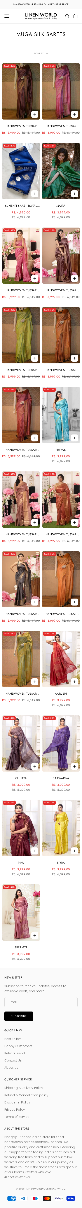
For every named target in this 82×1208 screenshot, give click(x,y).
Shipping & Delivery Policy (23, 1088)
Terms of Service (17, 1117)
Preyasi (61, 450)
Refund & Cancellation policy (26, 1095)
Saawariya (61, 778)
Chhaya (21, 778)
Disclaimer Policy (17, 1102)
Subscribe (19, 1016)
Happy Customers (18, 1046)
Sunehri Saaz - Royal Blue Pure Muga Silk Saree (21, 206)
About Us (11, 1067)
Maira (61, 206)
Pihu (21, 863)
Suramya (21, 947)
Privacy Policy (14, 1109)
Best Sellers (12, 1039)
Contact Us (13, 1060)
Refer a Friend (14, 1053)
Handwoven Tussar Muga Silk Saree (21, 126)
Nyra (61, 863)
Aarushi (61, 694)
